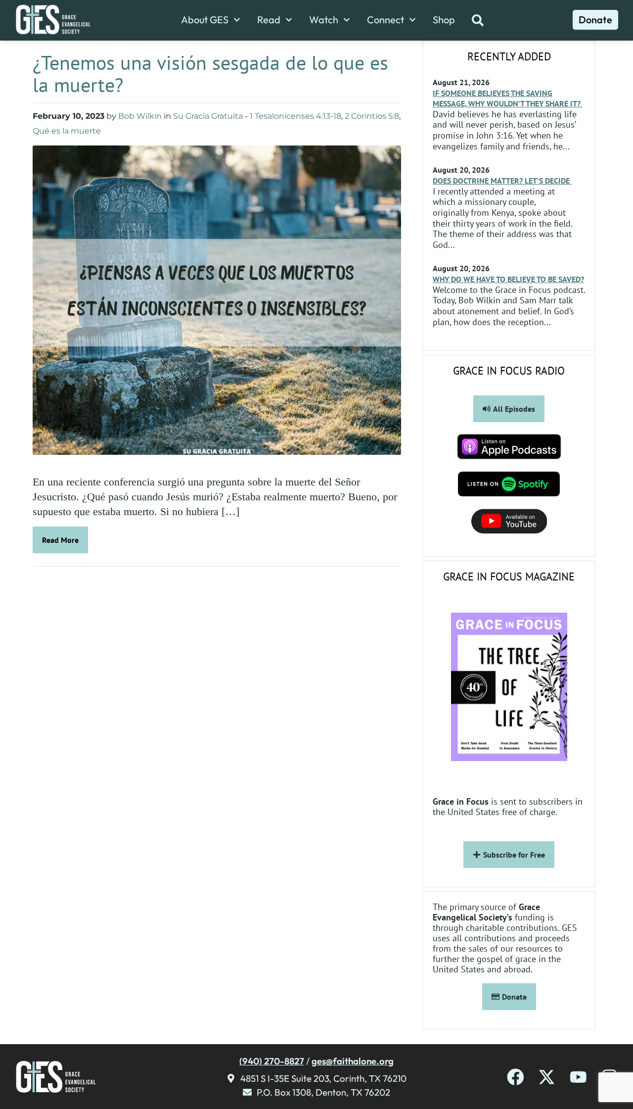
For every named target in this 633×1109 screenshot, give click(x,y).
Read (268, 20)
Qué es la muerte (67, 131)
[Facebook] (515, 1077)
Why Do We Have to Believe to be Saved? (508, 279)
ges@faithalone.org (353, 1061)
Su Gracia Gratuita (208, 116)
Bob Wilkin (140, 116)
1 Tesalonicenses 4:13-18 (295, 116)
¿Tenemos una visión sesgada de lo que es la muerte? (210, 73)
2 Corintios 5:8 (372, 116)
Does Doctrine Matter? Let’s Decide (502, 181)
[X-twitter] (546, 1077)
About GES (204, 20)
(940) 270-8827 (271, 1061)
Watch (323, 20)
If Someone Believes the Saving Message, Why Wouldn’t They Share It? (508, 98)
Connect (385, 20)
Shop (444, 20)
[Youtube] (578, 1077)
